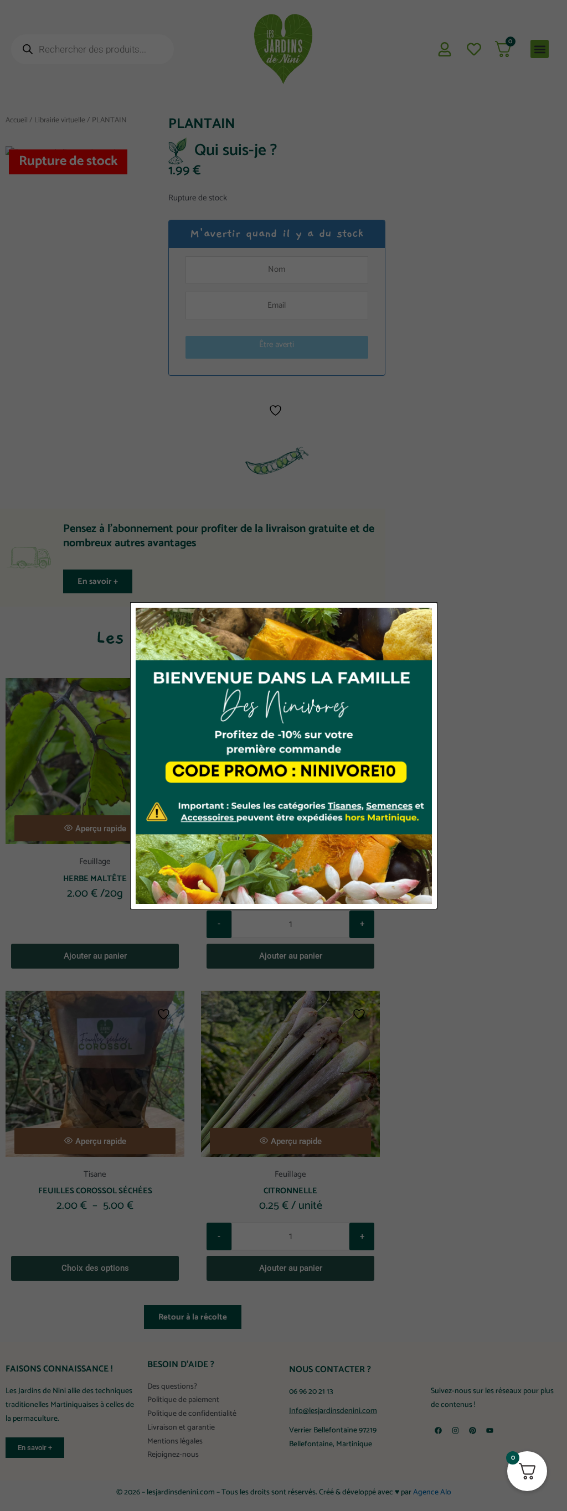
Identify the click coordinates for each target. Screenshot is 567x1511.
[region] (283, 1471)
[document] (283, 755)
